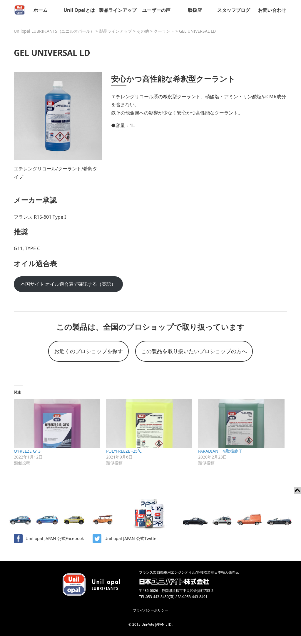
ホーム (41, 10)
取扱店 (195, 10)
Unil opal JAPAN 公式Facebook (55, 538)
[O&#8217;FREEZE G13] (57, 423)
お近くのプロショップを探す (88, 351)
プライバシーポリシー (150, 610)
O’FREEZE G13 (27, 451)
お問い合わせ (272, 10)
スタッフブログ (233, 10)
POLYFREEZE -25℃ (124, 451)
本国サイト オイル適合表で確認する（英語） (68, 284)
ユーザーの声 (156, 10)
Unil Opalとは (79, 10)
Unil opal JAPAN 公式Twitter (131, 538)
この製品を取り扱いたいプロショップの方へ (194, 351)
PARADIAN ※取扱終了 (220, 451)
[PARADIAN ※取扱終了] (241, 423)
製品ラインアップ (118, 10)
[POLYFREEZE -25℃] (149, 423)
